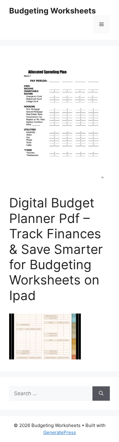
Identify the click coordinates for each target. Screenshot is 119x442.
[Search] (101, 393)
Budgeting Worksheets (52, 10)
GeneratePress (59, 432)
